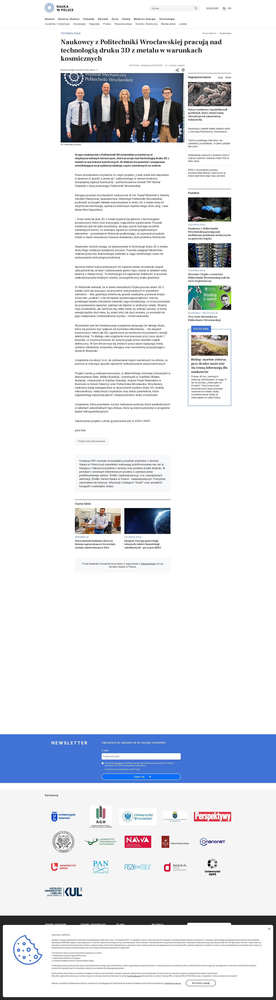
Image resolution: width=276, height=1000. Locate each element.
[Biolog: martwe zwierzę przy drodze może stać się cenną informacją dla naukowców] (209, 367)
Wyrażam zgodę (201, 983)
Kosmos (50, 19)
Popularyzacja (123, 23)
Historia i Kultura (68, 19)
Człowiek (88, 19)
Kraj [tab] (220, 77)
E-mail (105, 750)
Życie (115, 19)
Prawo (107, 23)
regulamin (118, 763)
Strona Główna (209, 33)
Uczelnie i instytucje (203, 313)
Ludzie (183, 23)
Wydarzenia (168, 23)
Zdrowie (103, 19)
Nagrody (94, 23)
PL (224, 8)
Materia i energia (145, 19)
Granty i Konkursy (146, 23)
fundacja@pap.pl (134, 976)
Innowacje (79, 23)
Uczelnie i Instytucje (57, 23)
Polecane (201, 328)
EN (229, 8)
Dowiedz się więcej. (172, 983)
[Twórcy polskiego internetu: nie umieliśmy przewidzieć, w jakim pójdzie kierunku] (209, 143)
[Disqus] (123, 616)
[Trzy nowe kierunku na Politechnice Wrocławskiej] (209, 304)
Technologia (167, 19)
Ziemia (126, 19)
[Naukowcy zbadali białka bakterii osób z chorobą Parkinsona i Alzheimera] (209, 130)
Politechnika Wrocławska (91, 441)
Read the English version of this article (78, 70)
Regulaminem (148, 563)
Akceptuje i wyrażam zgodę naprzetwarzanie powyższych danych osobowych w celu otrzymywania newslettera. (139, 764)
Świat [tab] (228, 77)
